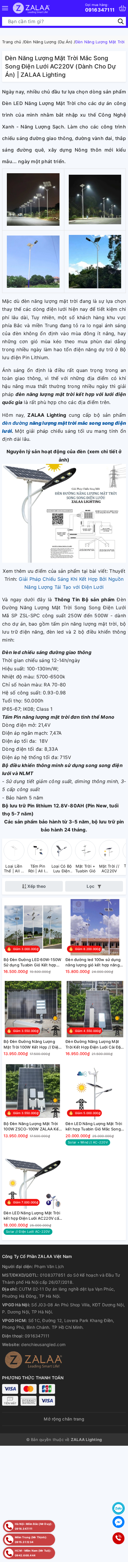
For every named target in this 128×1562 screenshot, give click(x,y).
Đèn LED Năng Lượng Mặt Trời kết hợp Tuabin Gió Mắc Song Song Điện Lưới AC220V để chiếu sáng (93, 1126)
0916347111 (100, 8)
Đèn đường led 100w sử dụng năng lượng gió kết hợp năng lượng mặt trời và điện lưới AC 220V (93, 962)
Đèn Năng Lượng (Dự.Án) (48, 41)
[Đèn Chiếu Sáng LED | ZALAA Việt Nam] (31, 8)
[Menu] (5, 8)
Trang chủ (11, 41)
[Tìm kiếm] (120, 21)
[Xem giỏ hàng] (122, 8)
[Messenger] (118, 1522)
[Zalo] (118, 1508)
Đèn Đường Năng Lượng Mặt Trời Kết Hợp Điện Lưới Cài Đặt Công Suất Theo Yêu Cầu (93, 1044)
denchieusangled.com (43, 1344)
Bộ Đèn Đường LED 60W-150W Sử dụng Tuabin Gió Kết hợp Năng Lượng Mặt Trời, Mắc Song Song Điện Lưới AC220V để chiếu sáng (32, 962)
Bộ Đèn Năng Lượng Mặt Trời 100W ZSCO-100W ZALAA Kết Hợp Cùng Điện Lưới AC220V (32, 1126)
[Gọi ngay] (118, 1538)
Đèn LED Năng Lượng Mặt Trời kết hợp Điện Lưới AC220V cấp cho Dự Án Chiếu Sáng (32, 1216)
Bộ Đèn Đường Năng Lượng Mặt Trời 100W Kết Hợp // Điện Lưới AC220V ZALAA (32, 1044)
